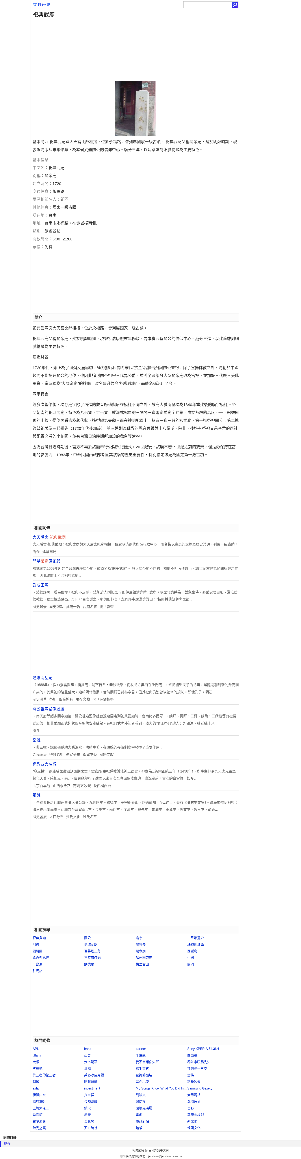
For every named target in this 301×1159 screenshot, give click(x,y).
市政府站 (142, 1121)
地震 (36, 944)
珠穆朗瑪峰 (195, 944)
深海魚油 (194, 1101)
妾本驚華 (90, 1062)
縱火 (87, 1108)
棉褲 (87, 1068)
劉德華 (89, 964)
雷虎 (139, 1115)
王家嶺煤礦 (92, 957)
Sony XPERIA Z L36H (203, 1049)
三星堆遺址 (195, 938)
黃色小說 (142, 1082)
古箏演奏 (39, 1121)
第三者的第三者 (44, 1075)
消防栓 (141, 1101)
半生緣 (141, 1055)
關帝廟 (141, 951)
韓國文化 (194, 1128)
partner (141, 1049)
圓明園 (38, 951)
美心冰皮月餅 (94, 1075)
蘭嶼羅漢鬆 (144, 1108)
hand (87, 1049)
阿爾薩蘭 (90, 1082)
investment (92, 1088)
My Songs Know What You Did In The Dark (167, 1088)
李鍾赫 (38, 1068)
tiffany (37, 1055)
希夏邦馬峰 (41, 957)
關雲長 (141, 944)
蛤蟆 (139, 1128)
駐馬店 (38, 971)
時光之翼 (39, 1128)
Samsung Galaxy (199, 1088)
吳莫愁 (89, 1121)
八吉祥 (89, 1095)
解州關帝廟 (144, 957)
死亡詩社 (90, 1128)
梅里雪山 (142, 964)
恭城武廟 (90, 944)
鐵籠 (87, 1115)
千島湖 (38, 964)
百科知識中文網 (159, 1150)
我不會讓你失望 (147, 1062)
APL (36, 1049)
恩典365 (39, 1101)
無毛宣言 (142, 1068)
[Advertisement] (135, 50)
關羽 (190, 964)
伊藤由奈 (39, 1095)
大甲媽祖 (194, 1095)
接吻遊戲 (90, 1101)
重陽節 (38, 1115)
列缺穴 (141, 1095)
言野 (190, 1108)
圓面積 (192, 1055)
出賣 (87, 1055)
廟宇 (139, 938)
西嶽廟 (192, 951)
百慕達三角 (92, 951)
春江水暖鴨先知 (198, 1062)
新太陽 (192, 1121)
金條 (190, 1075)
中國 (190, 957)
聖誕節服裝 (144, 1075)
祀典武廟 (39, 938)
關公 (87, 938)
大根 (36, 1062)
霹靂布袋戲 (195, 1115)
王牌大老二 (41, 1108)
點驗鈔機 (194, 1082)
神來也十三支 (197, 1068)
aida (36, 1088)
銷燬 (36, 1082)
